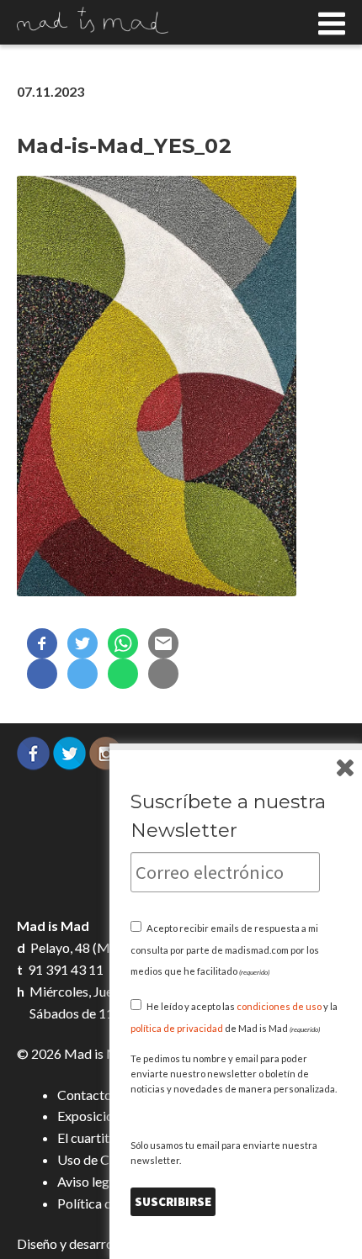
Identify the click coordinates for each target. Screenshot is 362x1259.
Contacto (84, 1095)
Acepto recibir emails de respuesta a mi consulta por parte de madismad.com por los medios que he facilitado (224, 950)
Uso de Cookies (102, 1159)
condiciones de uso (279, 1006)
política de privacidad (176, 1028)
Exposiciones (95, 1116)
